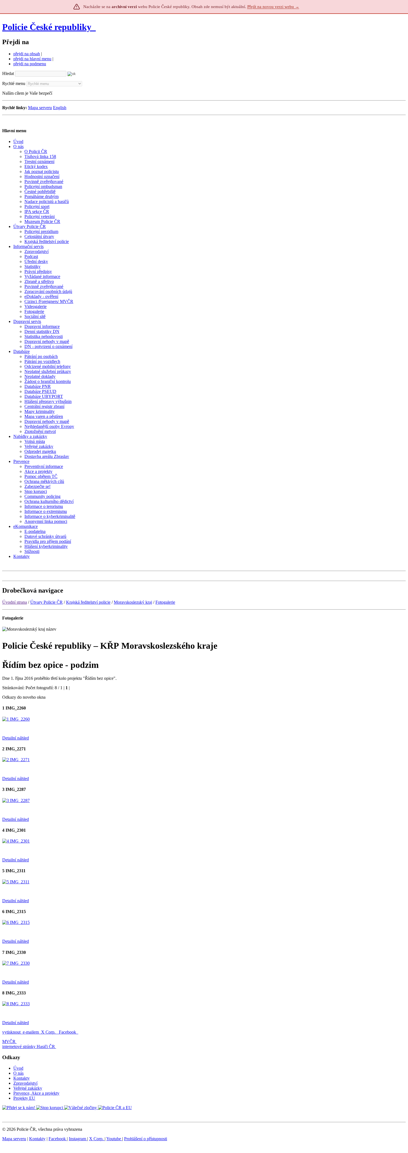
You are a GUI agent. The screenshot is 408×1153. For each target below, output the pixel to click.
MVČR (9, 1041)
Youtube (114, 1138)
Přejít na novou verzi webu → (273, 6)
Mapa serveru (40, 107)
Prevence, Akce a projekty (36, 1093)
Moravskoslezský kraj (133, 602)
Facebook (68, 1032)
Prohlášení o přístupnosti (145, 1138)
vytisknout (11, 1032)
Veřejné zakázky (27, 1088)
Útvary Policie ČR (46, 602)
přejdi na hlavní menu (32, 58)
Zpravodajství (25, 1083)
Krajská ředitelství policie (88, 602)
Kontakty (21, 1078)
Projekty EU (24, 1098)
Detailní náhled (15, 738)
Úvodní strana (14, 602)
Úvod (18, 1068)
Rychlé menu (13, 83)
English (59, 107)
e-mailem (31, 1032)
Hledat (8, 73)
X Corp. (49, 1032)
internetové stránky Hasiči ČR (28, 1046)
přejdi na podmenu (29, 63)
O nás (18, 1073)
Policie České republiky (46, 27)
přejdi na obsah (26, 53)
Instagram (78, 1138)
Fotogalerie (165, 602)
